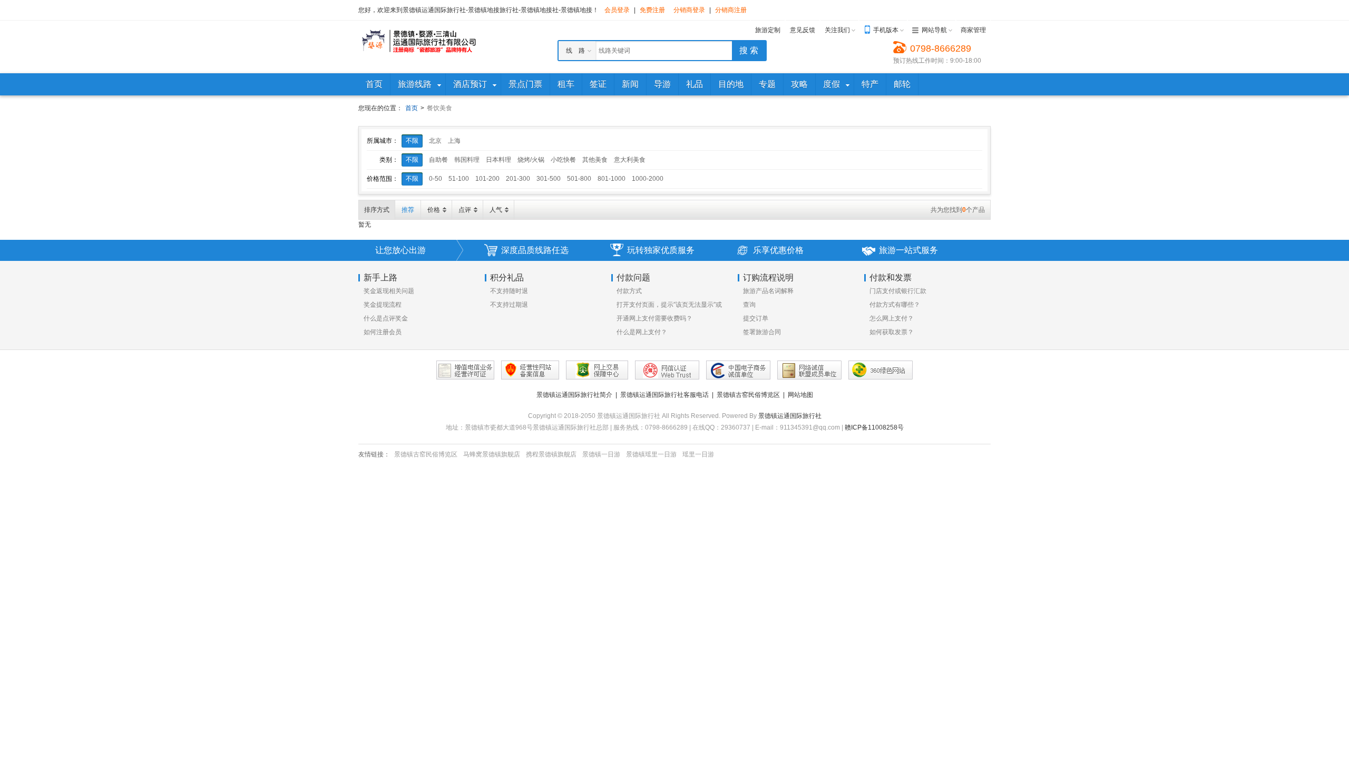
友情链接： (374, 454)
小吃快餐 (563, 159)
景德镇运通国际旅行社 (790, 416)
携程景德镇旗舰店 (551, 454)
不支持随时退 (509, 291)
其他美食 (595, 159)
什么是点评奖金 (386, 318)
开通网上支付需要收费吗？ (654, 318)
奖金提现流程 (383, 304)
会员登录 (617, 10)
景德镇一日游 (601, 454)
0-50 (435, 178)
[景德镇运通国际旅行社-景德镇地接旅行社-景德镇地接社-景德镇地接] (418, 41)
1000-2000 (647, 178)
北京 (435, 140)
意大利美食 (630, 159)
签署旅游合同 (762, 332)
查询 (749, 304)
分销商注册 (731, 10)
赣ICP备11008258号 (874, 427)
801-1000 (611, 178)
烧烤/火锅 (530, 159)
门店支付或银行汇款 (897, 291)
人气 (496, 209)
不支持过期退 (509, 304)
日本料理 (498, 159)
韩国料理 (467, 159)
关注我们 (837, 30)
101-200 (487, 178)
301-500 (548, 178)
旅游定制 (767, 30)
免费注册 (652, 10)
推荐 (408, 209)
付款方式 (629, 291)
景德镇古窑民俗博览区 (748, 394)
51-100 (458, 178)
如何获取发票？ (891, 332)
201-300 (518, 178)
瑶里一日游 (698, 454)
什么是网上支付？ (642, 332)
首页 (411, 108)
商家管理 (973, 30)
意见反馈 (802, 30)
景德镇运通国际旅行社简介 (574, 394)
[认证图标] (465, 370)
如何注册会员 (383, 332)
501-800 (579, 178)
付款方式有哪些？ (894, 304)
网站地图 (800, 394)
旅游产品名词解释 (768, 291)
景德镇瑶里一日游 (651, 454)
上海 (454, 140)
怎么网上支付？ (891, 318)
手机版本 (885, 30)
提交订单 (755, 318)
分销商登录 (689, 10)
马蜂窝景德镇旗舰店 (491, 454)
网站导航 (934, 30)
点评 (464, 209)
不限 (412, 140)
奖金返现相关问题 (389, 291)
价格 (433, 209)
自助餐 (438, 159)
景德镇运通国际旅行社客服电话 (664, 394)
